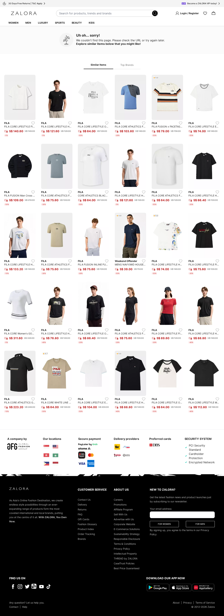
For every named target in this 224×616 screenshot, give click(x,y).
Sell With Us (120, 514)
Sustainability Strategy (127, 533)
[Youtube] (41, 586)
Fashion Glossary (87, 524)
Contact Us (84, 499)
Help (24, 606)
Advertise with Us (124, 519)
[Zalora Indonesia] (55, 463)
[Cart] (213, 13)
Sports (60, 22)
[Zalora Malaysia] (55, 446)
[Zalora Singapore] (46, 446)
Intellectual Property (125, 553)
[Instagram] (20, 586)
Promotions (120, 504)
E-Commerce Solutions (127, 529)
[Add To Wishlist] (33, 123)
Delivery (82, 504)
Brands (82, 538)
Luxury (43, 22)
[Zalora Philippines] (46, 463)
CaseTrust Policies (124, 563)
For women (164, 524)
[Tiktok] (71, 586)
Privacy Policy (122, 548)
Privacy (187, 602)
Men (28, 22)
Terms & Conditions (125, 543)
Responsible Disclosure (127, 538)
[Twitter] (27, 586)
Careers (118, 499)
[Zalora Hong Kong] (46, 455)
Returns (82, 509)
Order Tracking (86, 533)
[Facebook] (12, 586)
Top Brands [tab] (127, 64)
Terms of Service (205, 602)
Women (13, 22)
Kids (91, 22)
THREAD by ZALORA (125, 558)
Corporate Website (124, 524)
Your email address (161, 508)
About (176, 602)
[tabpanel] (112, 244)
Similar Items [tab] (98, 64)
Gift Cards (83, 519)
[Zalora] (23, 13)
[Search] (155, 13)
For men (200, 524)
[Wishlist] (205, 13)
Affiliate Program (123, 509)
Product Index (86, 529)
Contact (13, 606)
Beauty (77, 22)
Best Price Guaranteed (126, 568)
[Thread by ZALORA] (34, 586)
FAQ (80, 514)
